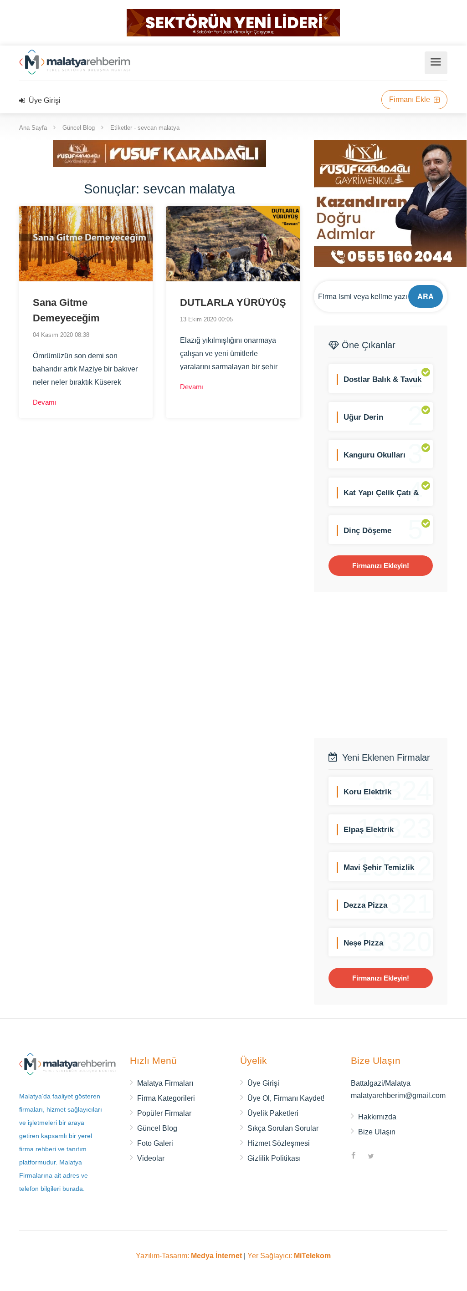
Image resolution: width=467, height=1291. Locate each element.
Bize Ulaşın (376, 1132)
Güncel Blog (78, 127)
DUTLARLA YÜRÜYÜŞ (233, 302)
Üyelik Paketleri (272, 1113)
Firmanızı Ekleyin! (380, 565)
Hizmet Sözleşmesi (278, 1143)
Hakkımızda (377, 1117)
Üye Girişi (44, 100)
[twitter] (371, 1157)
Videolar (150, 1158)
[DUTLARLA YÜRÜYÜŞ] (233, 243)
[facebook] (353, 1157)
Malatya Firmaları (165, 1083)
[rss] (388, 1157)
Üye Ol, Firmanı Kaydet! (285, 1098)
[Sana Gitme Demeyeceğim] (86, 243)
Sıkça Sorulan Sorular (282, 1128)
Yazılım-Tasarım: (189, 1256)
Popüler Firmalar (164, 1113)
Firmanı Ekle (410, 99)
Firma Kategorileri (166, 1098)
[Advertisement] (390, 665)
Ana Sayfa (33, 127)
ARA (425, 296)
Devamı (45, 402)
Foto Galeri (155, 1143)
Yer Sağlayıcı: (289, 1256)
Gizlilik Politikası (274, 1158)
